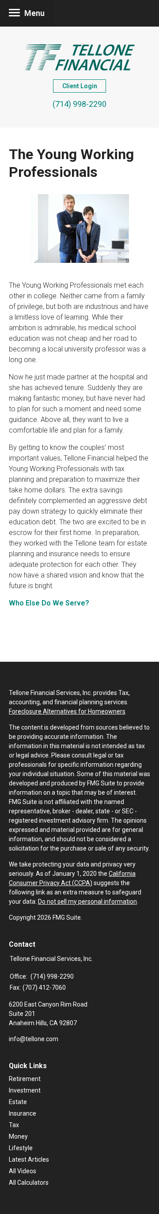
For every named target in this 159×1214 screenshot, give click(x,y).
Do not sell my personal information (87, 901)
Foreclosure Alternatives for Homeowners (67, 711)
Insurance (22, 1113)
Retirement (25, 1078)
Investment (25, 1090)
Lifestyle (21, 1148)
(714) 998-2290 (79, 104)
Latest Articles (29, 1159)
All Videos (22, 1171)
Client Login (79, 86)
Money (18, 1136)
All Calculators (29, 1182)
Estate (18, 1101)
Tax (14, 1124)
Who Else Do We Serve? (49, 603)
